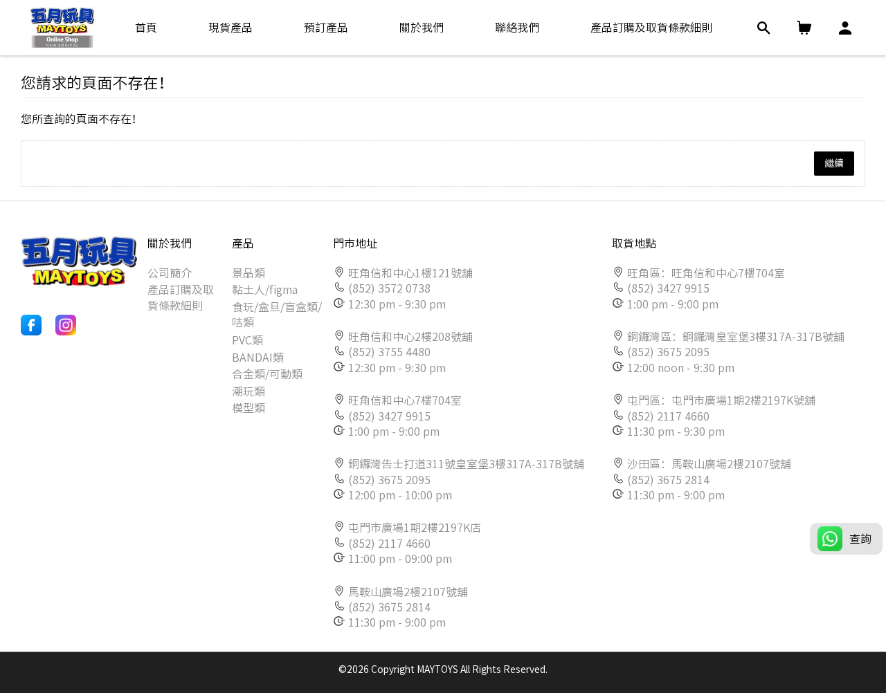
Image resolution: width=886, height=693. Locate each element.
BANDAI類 (258, 357)
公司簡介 (169, 273)
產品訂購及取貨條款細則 (180, 297)
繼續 (834, 163)
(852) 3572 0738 (389, 288)
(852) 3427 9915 (389, 416)
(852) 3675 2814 (389, 607)
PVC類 (247, 340)
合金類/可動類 (267, 374)
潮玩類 (248, 391)
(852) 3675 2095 (389, 480)
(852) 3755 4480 (389, 352)
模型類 (248, 408)
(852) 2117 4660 (389, 543)
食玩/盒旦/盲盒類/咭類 (277, 315)
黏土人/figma (265, 289)
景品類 (248, 273)
